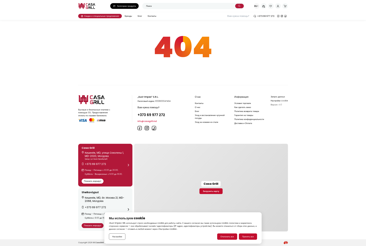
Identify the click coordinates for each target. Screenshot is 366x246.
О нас (197, 107)
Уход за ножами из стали (206, 122)
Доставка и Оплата (243, 123)
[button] (105, 165)
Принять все (248, 236)
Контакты (199, 103)
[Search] (239, 6)
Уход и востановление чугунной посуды (210, 117)
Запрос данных (278, 96)
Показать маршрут (92, 181)
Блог (197, 111)
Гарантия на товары (243, 115)
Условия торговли (242, 103)
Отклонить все (227, 236)
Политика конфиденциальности (249, 119)
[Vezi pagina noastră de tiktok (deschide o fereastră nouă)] (285, 16)
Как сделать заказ (242, 107)
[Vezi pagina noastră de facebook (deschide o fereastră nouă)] (278, 16)
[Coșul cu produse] (285, 6)
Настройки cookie (279, 100)
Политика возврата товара (246, 111)
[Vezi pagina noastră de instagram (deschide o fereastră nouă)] (282, 16)
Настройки (117, 236)
